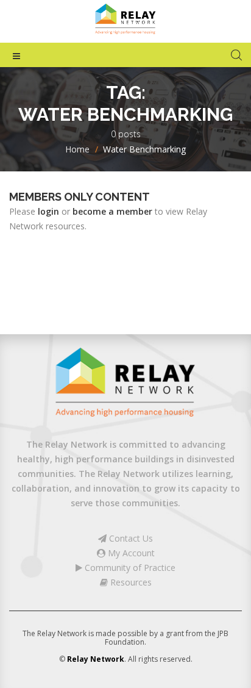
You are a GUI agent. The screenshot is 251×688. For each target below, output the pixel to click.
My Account (130, 553)
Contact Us (130, 538)
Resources (130, 582)
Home (77, 149)
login (48, 211)
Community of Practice (128, 567)
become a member (112, 211)
